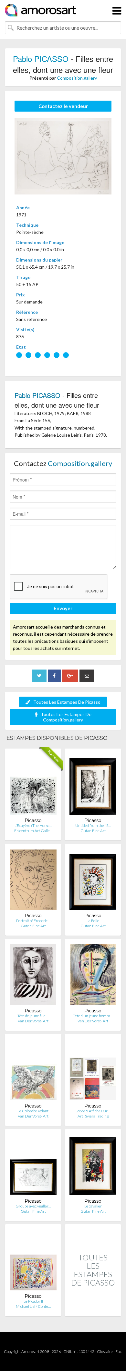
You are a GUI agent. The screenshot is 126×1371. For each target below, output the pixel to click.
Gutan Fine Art (93, 830)
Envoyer (63, 608)
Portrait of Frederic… (33, 920)
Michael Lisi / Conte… (33, 1306)
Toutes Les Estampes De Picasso (66, 702)
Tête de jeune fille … (33, 1015)
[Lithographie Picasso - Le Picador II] (33, 1261)
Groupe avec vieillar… (33, 1206)
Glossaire (105, 1351)
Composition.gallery (77, 78)
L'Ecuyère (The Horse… (33, 825)
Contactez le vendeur (63, 106)
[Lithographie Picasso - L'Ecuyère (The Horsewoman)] (33, 785)
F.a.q (118, 1351)
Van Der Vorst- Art (33, 1020)
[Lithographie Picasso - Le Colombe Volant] (33, 1071)
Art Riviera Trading (93, 1116)
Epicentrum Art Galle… (33, 830)
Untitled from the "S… (93, 825)
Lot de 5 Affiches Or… (93, 1110)
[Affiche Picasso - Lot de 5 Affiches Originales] (92, 1071)
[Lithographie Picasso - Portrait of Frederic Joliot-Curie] (33, 880)
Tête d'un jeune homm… (93, 1015)
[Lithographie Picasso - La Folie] (92, 880)
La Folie (93, 920)
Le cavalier (93, 1206)
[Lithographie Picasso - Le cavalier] (92, 1166)
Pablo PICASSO (40, 58)
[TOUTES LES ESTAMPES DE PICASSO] (93, 1309)
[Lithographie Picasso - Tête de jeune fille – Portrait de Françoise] (33, 975)
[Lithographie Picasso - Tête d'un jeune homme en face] (93, 975)
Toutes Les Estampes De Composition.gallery (66, 716)
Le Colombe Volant (33, 1110)
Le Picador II (33, 1301)
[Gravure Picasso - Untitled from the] (92, 785)
